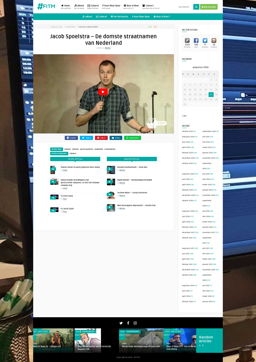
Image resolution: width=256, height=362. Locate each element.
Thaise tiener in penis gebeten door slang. (80, 167)
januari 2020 (207, 153)
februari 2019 (187, 190)
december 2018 (188, 195)
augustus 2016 (188, 285)
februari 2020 (187, 153)
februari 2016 (187, 301)
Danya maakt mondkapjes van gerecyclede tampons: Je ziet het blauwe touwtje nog (80, 182)
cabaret (67, 149)
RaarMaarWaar (47, 332)
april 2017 (186, 259)
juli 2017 (205, 248)
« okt (184, 116)
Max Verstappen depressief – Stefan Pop (136, 205)
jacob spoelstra (86, 149)
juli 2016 (205, 285)
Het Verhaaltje (120, 16)
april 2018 (186, 222)
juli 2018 (205, 211)
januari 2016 (207, 301)
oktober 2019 (187, 163)
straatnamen (109, 149)
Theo (65, 199)
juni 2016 (186, 291)
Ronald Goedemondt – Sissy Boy (132, 167)
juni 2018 (186, 216)
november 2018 (208, 195)
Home (66, 6)
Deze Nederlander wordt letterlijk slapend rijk (52, 347)
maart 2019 (207, 185)
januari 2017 (207, 264)
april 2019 (186, 185)
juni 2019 (186, 179)
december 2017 (188, 232)
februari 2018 (187, 227)
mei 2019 (206, 179)
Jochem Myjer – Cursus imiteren (132, 193)
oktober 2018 (187, 201)
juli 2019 (205, 174)
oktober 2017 (187, 238)
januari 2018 (207, 227)
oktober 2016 (187, 275)
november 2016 (208, 270)
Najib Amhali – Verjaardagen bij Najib (134, 180)
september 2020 (209, 131)
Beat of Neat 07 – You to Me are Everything (140, 347)
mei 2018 (206, 216)
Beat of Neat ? (163, 16)
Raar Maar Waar (111, 6)
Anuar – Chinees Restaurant (183, 346)
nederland (99, 149)
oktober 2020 (187, 131)
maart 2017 (207, 259)
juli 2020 (205, 137)
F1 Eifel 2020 (67, 196)
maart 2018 (207, 222)
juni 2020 (186, 142)
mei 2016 (206, 291)
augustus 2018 (188, 211)
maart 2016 (207, 296)
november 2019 (208, 158)
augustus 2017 (188, 248)
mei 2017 (206, 254)
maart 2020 (207, 147)
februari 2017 (187, 264)
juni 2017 (185, 254)
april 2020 (186, 147)
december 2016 (188, 270)
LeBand (79, 6)
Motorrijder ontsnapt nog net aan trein (100, 346)
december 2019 (188, 158)
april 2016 (186, 296)
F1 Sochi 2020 (67, 209)
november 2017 (208, 232)
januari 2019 (207, 190)
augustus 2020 (188, 137)
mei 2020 (206, 142)
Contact (151, 6)
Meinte (108, 48)
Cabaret (93, 6)
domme (75, 149)
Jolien (65, 170)
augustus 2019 (188, 174)
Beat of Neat (131, 6)
